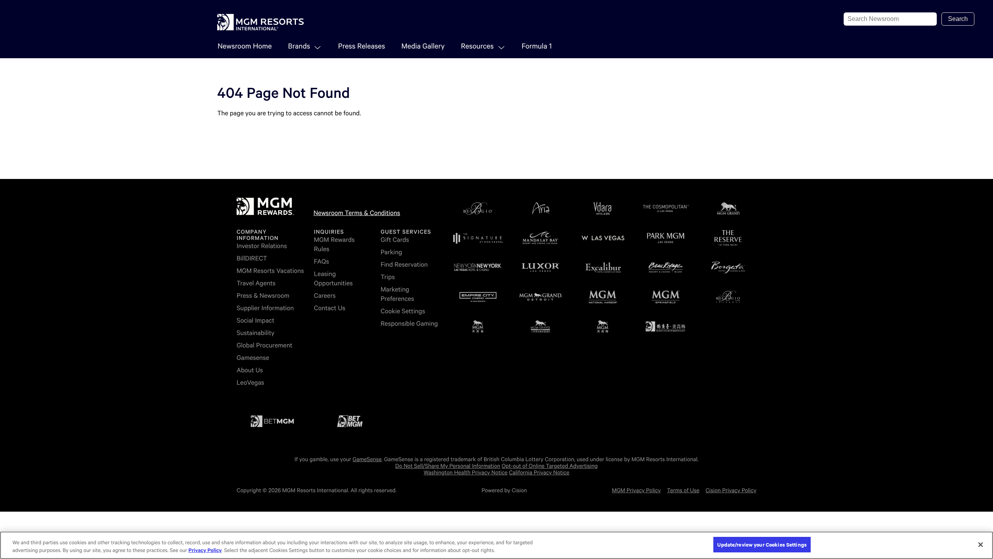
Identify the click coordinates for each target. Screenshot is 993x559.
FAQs (321, 261)
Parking (391, 252)
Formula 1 (537, 46)
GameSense (367, 460)
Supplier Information (265, 308)
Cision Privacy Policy (731, 491)
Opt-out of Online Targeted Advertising (550, 466)
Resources (477, 46)
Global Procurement (264, 345)
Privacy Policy (205, 551)
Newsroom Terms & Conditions (356, 213)
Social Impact (255, 320)
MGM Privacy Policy (636, 491)
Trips (388, 277)
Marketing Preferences (397, 294)
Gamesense (253, 357)
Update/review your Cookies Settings (762, 544)
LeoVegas (250, 382)
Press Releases (361, 46)
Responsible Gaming (409, 323)
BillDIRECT (252, 258)
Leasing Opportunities (333, 278)
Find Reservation (404, 264)
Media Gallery (423, 46)
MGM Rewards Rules (334, 244)
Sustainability (256, 333)
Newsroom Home (245, 46)
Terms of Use (683, 491)
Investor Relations (262, 246)
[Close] (980, 544)
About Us (250, 370)
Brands (299, 46)
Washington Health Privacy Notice (465, 473)
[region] (496, 545)
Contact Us (329, 308)
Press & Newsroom (263, 295)
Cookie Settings (403, 311)
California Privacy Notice (539, 473)
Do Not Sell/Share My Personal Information (447, 466)
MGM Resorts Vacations (270, 270)
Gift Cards (395, 239)
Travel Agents (256, 283)
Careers (325, 295)
